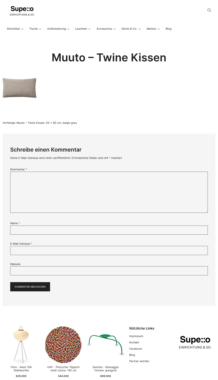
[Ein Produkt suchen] (209, 10)
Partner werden (139, 361)
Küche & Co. (129, 28)
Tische (33, 28)
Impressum (136, 336)
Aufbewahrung (56, 28)
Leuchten (81, 28)
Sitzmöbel (13, 28)
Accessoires (104, 28)
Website (15, 264)
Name (15, 223)
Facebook (135, 348)
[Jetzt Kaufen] (21, 344)
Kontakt (134, 342)
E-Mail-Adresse (21, 243)
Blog (169, 28)
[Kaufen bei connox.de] (105, 344)
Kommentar (18, 169)
